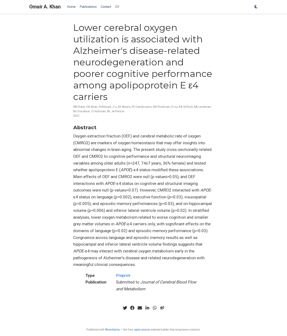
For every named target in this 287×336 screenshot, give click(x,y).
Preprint (123, 275)
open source (142, 329)
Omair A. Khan (45, 7)
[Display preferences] (256, 7)
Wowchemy (112, 329)
